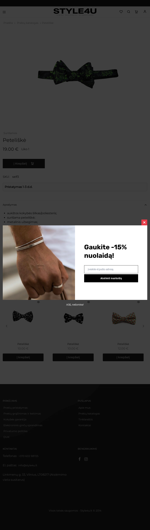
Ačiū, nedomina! (75, 304)
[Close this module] (144, 222)
